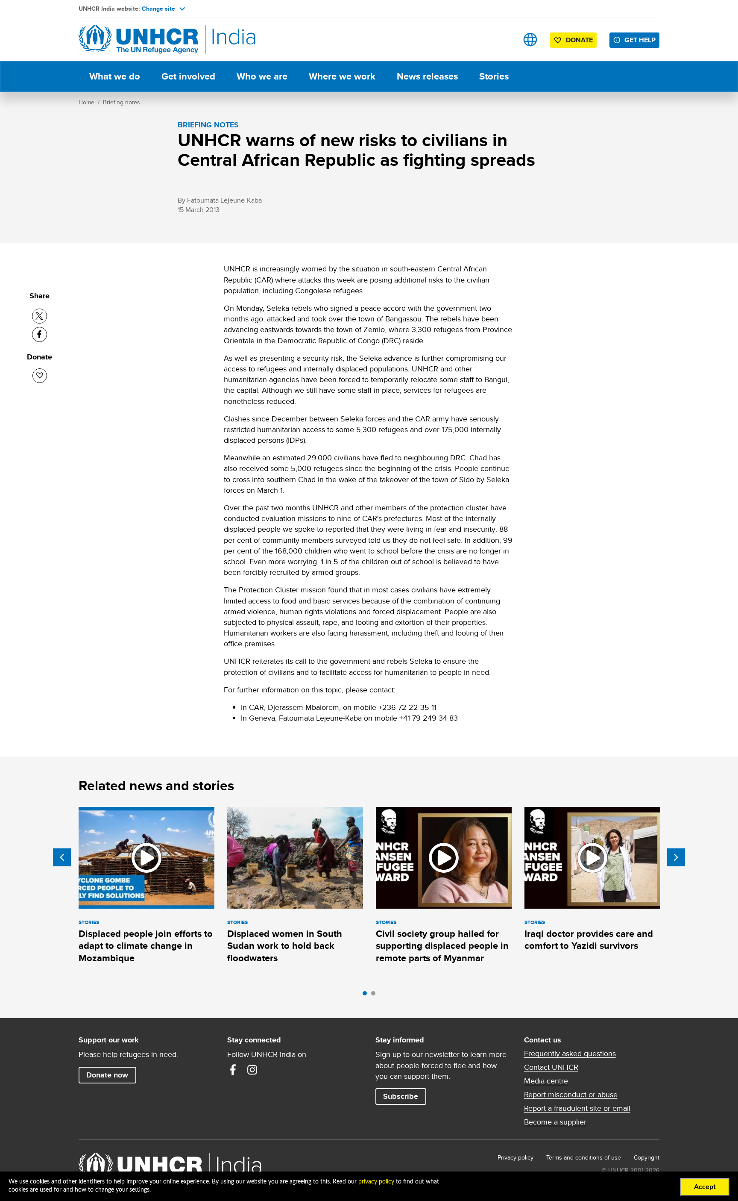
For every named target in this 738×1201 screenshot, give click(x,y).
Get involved (188, 76)
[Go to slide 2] (375, 995)
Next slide (676, 857)
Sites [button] (530, 39)
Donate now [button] (107, 1074)
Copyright (646, 1157)
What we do (114, 76)
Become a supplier (555, 1122)
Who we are (262, 76)
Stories (494, 76)
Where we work (342, 76)
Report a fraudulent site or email (577, 1108)
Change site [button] (158, 8)
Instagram (252, 1069)
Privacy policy (515, 1157)
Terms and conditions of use (583, 1157)
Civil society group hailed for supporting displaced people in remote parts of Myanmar (442, 946)
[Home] (138, 39)
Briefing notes (121, 102)
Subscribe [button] (400, 1096)
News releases (427, 76)
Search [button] (503, 39)
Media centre (546, 1081)
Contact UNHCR (551, 1067)
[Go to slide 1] (367, 995)
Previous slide (62, 857)
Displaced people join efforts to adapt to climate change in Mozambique (146, 946)
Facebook (232, 1069)
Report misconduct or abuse (571, 1094)
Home (86, 102)
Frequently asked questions (570, 1053)
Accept (705, 1186)
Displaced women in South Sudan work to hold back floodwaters (284, 946)
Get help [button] (640, 40)
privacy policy (376, 1182)
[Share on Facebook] (39, 334)
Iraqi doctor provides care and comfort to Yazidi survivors (588, 940)
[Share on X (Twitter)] (39, 316)
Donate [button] (579, 40)
